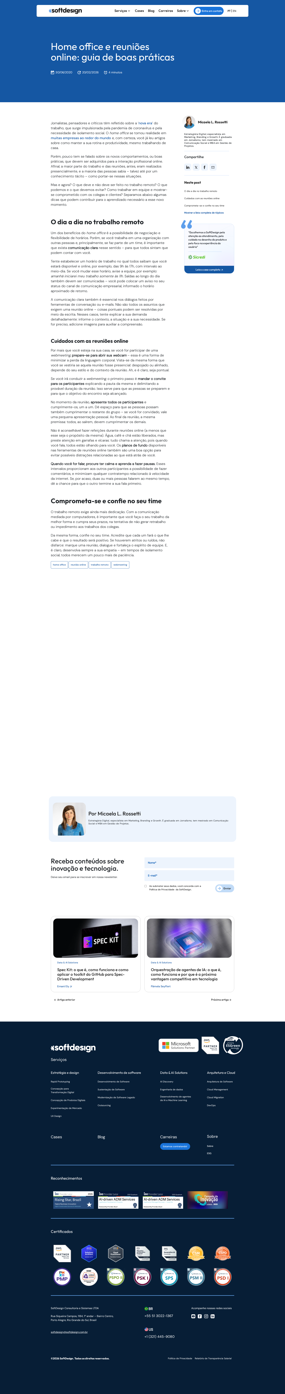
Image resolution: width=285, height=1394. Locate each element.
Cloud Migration (215, 1097)
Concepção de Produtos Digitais (68, 1100)
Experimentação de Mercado (66, 1108)
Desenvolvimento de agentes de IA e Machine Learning (175, 1098)
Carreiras (165, 11)
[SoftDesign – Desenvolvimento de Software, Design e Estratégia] (73, 1048)
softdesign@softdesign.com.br (69, 1332)
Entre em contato (212, 11)
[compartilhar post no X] (196, 167)
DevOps (211, 1105)
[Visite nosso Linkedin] (213, 1316)
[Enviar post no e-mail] (213, 167)
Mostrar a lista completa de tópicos (204, 212)
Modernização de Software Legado (116, 1097)
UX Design (56, 1116)
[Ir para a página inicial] (65, 11)
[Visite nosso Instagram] (206, 1316)
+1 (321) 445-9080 (159, 1336)
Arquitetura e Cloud (221, 1073)
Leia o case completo (208, 269)
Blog (151, 11)
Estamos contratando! (175, 1146)
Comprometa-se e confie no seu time (204, 205)
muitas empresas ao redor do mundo (81, 138)
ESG (209, 1153)
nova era (145, 123)
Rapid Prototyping (61, 1081)
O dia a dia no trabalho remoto (200, 191)
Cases (139, 11)
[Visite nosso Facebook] (200, 1316)
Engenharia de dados (171, 1089)
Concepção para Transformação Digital (63, 1090)
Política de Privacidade (162, 889)
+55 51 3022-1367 (158, 1316)
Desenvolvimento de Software (113, 1081)
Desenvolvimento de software (119, 1073)
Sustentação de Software (111, 1089)
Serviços (120, 11)
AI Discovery (166, 1081)
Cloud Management (217, 1089)
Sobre (181, 11)
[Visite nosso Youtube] (193, 1316)
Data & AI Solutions (174, 1073)
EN (234, 11)
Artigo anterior (66, 999)
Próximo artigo (220, 999)
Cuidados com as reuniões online (202, 198)
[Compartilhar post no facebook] (204, 167)
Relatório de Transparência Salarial (213, 1358)
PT (229, 11)
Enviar (227, 888)
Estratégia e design (65, 1073)
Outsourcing (104, 1105)
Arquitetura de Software (220, 1081)
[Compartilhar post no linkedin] (187, 167)
